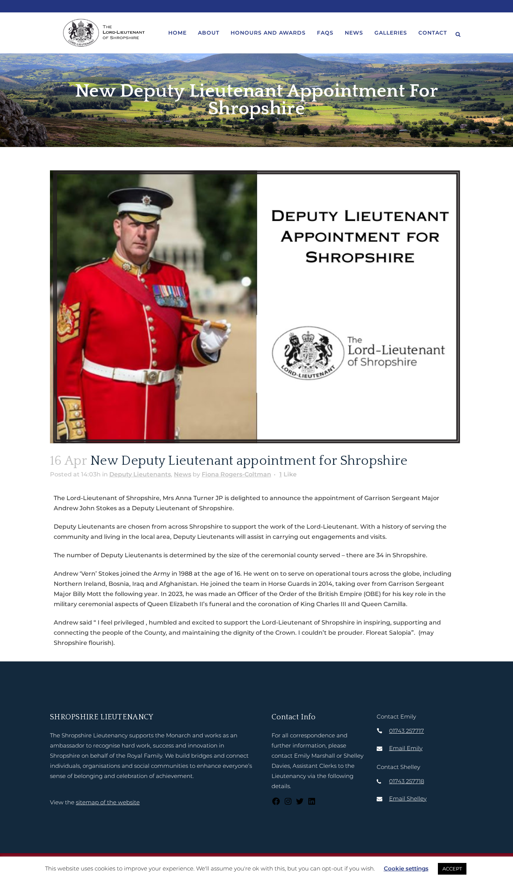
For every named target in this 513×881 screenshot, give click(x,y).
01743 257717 (406, 730)
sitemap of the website (108, 802)
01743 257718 (406, 781)
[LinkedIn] (311, 803)
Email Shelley (408, 798)
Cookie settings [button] (406, 868)
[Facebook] (276, 803)
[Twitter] (299, 803)
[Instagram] (288, 803)
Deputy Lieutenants (140, 474)
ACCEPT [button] (452, 869)
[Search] (458, 33)
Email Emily (405, 748)
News (182, 474)
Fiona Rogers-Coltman (236, 474)
